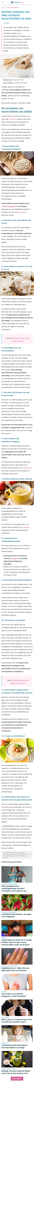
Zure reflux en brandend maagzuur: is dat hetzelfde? (13, 995)
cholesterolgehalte (9, 206)
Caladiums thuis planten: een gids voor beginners (16, 915)
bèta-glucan (22, 212)
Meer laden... (17, 1079)
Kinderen (4, 1043)
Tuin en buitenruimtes (8, 912)
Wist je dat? (5, 1017)
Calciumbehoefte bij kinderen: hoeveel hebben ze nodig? (14, 1046)
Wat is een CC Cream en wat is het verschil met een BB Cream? (16, 1020)
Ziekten (4, 938)
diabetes (26, 527)
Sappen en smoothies (8, 1069)
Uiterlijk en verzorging (9, 884)
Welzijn (3, 7)
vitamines (12, 119)
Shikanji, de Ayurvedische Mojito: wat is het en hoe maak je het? (16, 1072)
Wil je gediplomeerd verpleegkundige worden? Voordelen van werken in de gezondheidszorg (13, 888)
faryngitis (14, 558)
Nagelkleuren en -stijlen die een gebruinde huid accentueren (15, 969)
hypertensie (27, 468)
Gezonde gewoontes (13, 7)
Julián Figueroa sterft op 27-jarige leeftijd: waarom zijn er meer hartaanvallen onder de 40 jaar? (16, 942)
